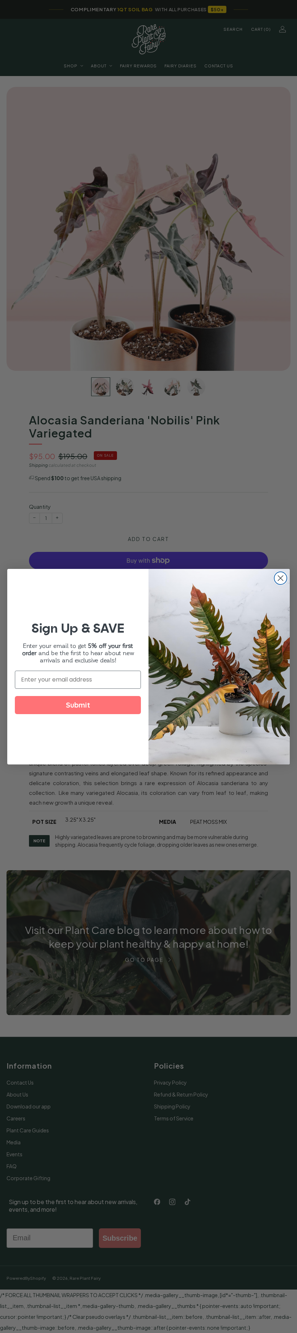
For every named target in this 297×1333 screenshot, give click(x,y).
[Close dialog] (280, 578)
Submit (78, 704)
